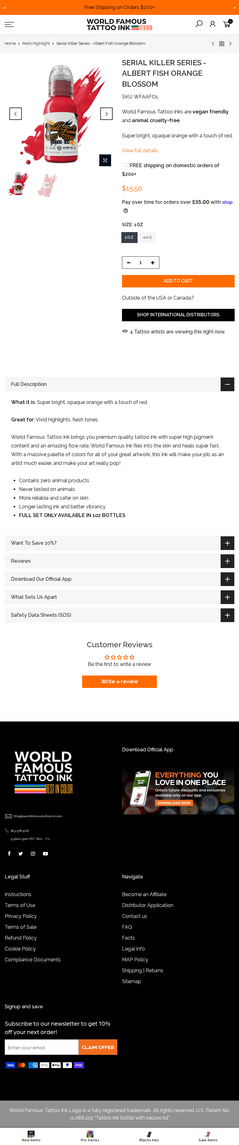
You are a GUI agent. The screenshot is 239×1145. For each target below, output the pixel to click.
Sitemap (131, 981)
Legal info (133, 949)
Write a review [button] (119, 682)
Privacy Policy (21, 916)
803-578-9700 (20, 830)
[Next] (106, 114)
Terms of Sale (20, 927)
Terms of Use (20, 905)
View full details (140, 150)
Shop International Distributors (178, 314)
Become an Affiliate (144, 894)
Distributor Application (147, 905)
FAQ (127, 927)
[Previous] (15, 114)
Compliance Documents (33, 960)
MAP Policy (135, 960)
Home (10, 43)
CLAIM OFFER (98, 1047)
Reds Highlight (36, 43)
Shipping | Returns (142, 970)
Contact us (134, 916)
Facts (128, 938)
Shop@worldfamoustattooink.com (38, 816)
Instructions (18, 894)
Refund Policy (21, 938)
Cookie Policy (20, 949)
